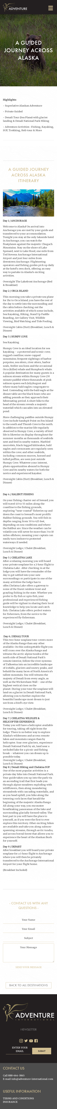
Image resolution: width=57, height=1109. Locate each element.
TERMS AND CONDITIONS (18, 1098)
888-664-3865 (16, 1075)
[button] (41, 1051)
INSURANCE (10, 1101)
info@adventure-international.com (32, 1079)
